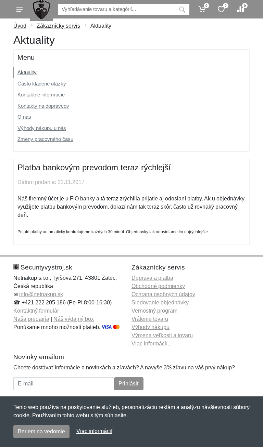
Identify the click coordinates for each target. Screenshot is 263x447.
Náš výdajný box (73, 319)
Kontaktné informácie (41, 94)
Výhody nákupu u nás (41, 128)
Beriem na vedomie (41, 431)
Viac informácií (94, 431)
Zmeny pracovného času (45, 139)
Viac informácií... (152, 343)
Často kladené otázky (41, 84)
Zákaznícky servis (58, 26)
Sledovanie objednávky (160, 302)
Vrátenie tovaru (150, 319)
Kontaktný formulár (36, 311)
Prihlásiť (128, 383)
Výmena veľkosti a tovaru (162, 335)
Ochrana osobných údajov (163, 294)
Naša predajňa (31, 319)
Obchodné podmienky (158, 286)
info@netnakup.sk (41, 294)
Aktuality (27, 72)
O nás (24, 117)
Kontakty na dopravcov (43, 106)
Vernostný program (154, 311)
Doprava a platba (152, 278)
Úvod (19, 26)
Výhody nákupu (151, 327)
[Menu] (19, 9)
